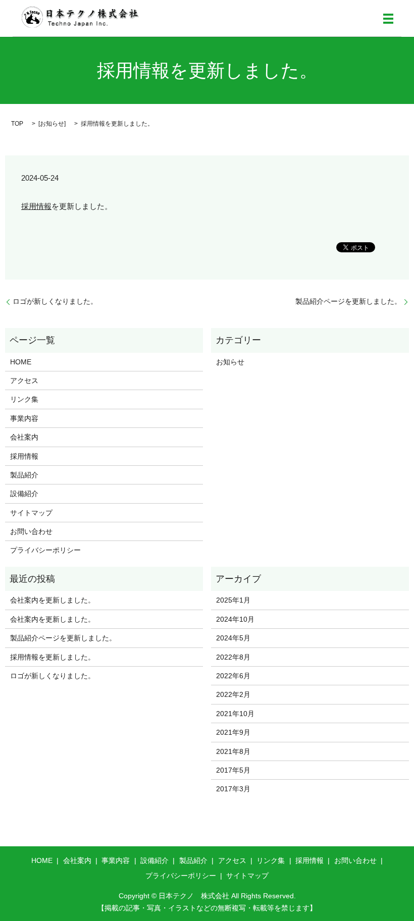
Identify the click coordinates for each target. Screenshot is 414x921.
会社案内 (24, 437)
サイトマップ (31, 513)
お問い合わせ (31, 531)
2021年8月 (233, 751)
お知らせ (52, 123)
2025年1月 (233, 600)
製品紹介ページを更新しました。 (348, 301)
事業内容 (24, 418)
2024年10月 (235, 619)
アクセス (24, 380)
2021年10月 (235, 714)
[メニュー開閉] (388, 19)
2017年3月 (233, 789)
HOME (20, 362)
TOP (17, 123)
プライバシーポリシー (45, 550)
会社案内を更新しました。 (52, 600)
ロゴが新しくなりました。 (55, 301)
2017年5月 (233, 770)
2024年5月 (233, 638)
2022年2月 (233, 694)
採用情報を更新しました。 (52, 657)
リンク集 (24, 399)
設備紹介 (24, 494)
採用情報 (36, 206)
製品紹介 (24, 475)
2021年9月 (233, 732)
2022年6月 (233, 676)
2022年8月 (233, 657)
